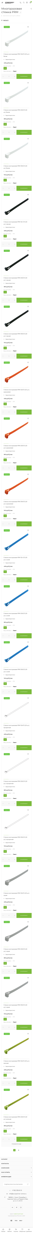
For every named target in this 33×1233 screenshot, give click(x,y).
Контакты (5, 1163)
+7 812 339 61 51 (17, 1190)
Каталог (4, 1159)
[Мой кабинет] (27, 3)
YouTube (21, 1207)
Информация (6, 1176)
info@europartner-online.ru (17, 1194)
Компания (5, 1168)
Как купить (5, 1172)
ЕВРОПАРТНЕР (18, 1214)
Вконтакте (12, 1207)
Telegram (16, 1207)
